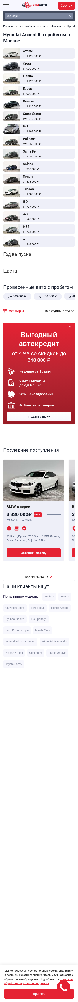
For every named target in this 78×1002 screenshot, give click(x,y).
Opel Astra (35, 652)
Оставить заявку (34, 553)
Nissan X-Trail (14, 652)
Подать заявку (39, 416)
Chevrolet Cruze (14, 607)
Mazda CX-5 (42, 630)
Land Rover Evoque (17, 630)
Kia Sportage (39, 619)
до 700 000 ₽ (48, 296)
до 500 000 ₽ (17, 296)
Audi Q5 (49, 596)
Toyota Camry (13, 664)
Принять (39, 994)
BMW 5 (64, 596)
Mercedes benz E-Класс (20, 641)
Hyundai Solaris (14, 619)
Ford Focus (38, 607)
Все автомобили (36, 577)
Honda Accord (59, 607)
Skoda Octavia (57, 652)
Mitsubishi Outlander (54, 641)
